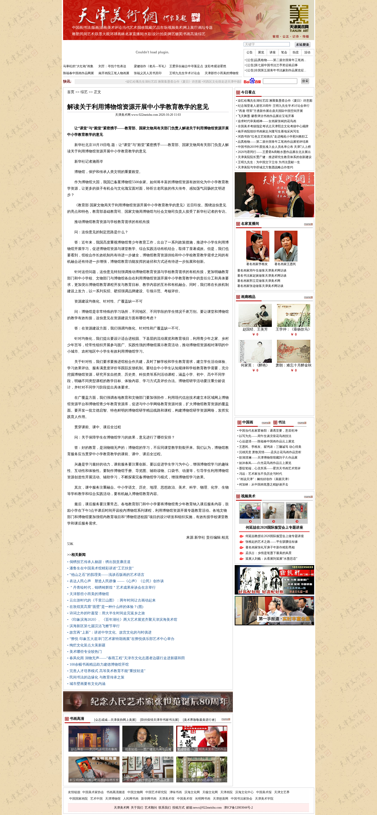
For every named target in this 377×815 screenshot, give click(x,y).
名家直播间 (134, 34)
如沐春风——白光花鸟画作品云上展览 (265, 463)
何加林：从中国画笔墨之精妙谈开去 (263, 484)
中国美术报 (264, 792)
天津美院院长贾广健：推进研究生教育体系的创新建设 (275, 157)
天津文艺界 (282, 792)
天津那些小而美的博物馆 (222, 73)
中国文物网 (135, 792)
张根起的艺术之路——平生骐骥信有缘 (271, 542)
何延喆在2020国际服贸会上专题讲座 (274, 527)
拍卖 (163, 34)
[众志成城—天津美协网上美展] (115, 720)
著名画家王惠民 (285, 264)
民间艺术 (87, 34)
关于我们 (137, 807)
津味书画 (176, 792)
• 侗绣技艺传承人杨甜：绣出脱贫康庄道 (99, 562)
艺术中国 (96, 798)
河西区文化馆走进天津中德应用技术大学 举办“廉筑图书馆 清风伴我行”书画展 (233, 81)
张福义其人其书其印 (148, 73)
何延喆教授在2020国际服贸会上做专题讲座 (274, 536)
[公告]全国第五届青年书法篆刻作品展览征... (276, 70)
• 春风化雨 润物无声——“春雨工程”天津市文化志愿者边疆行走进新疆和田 (126, 658)
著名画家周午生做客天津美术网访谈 (261, 270)
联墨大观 (102, 34)
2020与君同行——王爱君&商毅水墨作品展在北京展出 (274, 152)
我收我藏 (145, 28)
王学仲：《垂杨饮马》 (294, 329)
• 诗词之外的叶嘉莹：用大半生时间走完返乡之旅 (106, 613)
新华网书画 (148, 798)
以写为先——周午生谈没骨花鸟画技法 (265, 436)
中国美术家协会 (93, 792)
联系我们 (164, 807)
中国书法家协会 (241, 798)
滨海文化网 (192, 792)
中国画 (77, 28)
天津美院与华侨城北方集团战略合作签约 (265, 167)
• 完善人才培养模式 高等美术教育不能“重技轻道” (106, 671)
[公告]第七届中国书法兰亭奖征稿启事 (272, 65)
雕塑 (75, 34)
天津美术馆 (166, 798)
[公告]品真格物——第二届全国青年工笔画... (276, 60)
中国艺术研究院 (156, 792)
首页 (70, 92)
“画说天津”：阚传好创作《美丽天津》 (265, 479)
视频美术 (175, 28)
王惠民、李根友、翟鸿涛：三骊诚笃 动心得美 (270, 447)
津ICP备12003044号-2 (238, 807)
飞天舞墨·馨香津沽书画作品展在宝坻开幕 (266, 116)
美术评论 (114, 28)
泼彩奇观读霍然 (215, 66)
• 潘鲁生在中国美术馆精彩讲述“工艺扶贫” (100, 568)
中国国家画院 (78, 798)
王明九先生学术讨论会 (184, 73)
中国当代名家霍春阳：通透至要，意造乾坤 (268, 430)
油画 (103, 28)
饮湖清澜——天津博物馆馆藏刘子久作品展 (268, 457)
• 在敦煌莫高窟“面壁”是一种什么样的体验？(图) (105, 607)
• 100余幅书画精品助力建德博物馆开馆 (98, 664)
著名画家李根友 (257, 264)
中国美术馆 (184, 798)
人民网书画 (130, 798)
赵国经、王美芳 (255, 329)
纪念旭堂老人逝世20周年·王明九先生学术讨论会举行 (274, 106)
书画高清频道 (115, 792)
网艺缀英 (175, 34)
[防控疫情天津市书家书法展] (159, 720)
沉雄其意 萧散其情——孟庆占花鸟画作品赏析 (270, 452)
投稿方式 (178, 807)
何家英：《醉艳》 (255, 365)
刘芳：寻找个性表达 (112, 66)
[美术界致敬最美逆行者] (199, 720)
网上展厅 (190, 28)
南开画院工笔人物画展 (113, 73)
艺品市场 (160, 28)
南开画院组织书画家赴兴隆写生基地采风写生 (268, 131)
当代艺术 (130, 28)
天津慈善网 (220, 798)
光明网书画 (202, 798)
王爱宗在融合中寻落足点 (186, 66)
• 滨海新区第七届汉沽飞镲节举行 (93, 626)
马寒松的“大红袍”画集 (78, 66)
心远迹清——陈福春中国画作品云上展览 (266, 441)
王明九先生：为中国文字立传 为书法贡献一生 (269, 162)
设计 (155, 34)
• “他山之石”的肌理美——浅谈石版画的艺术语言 (105, 575)
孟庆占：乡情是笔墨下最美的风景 (268, 553)
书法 (87, 28)
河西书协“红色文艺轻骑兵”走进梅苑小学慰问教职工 (273, 136)
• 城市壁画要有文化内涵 (86, 684)
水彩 (147, 34)
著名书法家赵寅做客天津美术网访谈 (261, 275)
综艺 (201, 34)
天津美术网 (121, 807)
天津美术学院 (264, 798)
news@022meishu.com (207, 807)
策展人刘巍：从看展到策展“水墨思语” (271, 558)
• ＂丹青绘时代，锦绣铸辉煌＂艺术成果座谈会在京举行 (111, 587)
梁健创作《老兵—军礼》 (151, 66)
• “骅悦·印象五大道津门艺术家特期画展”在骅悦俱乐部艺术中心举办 (120, 639)
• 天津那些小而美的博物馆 (88, 594)
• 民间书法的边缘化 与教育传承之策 (95, 677)
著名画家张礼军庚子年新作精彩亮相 (270, 547)
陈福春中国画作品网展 (78, 73)
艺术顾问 (151, 807)
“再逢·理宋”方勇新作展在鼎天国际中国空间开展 (270, 111)
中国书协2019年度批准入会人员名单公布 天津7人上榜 (274, 147)
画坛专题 (205, 28)
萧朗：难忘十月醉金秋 (294, 365)
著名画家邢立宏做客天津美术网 (258, 281)
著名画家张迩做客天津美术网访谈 (260, 286)
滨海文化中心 (244, 792)
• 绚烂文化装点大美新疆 (86, 645)
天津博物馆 (113, 798)
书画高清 (190, 34)
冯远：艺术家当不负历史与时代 (260, 474)
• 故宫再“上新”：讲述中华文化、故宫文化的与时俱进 (109, 632)
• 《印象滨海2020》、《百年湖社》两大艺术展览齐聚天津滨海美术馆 (122, 620)
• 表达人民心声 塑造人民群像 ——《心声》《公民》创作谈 (115, 581)
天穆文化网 (210, 792)
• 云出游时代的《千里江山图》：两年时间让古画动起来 (111, 600)
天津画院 (226, 792)
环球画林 (117, 34)
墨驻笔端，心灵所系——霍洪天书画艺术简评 (270, 468)
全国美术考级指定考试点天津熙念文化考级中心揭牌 (273, 126)
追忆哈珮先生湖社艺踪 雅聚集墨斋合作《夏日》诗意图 (141, 81)
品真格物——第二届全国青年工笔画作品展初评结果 (273, 141)
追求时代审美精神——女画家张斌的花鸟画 (267, 121)
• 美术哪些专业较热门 (84, 652)
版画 (95, 28)
